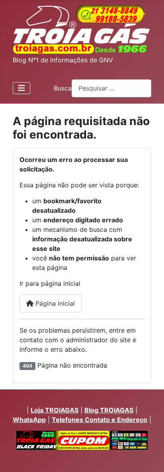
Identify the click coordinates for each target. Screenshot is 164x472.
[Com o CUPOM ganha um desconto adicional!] (82, 440)
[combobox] (111, 88)
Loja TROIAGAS (54, 410)
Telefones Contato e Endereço (99, 420)
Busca (63, 88)
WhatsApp (29, 420)
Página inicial (54, 303)
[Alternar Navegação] (21, 88)
